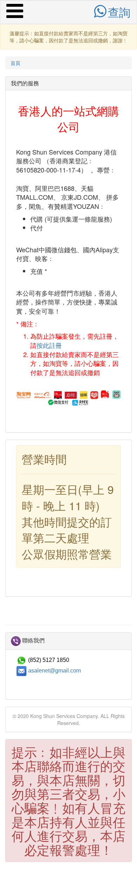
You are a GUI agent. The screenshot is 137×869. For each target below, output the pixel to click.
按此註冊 (49, 345)
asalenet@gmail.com (54, 670)
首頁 (15, 62)
